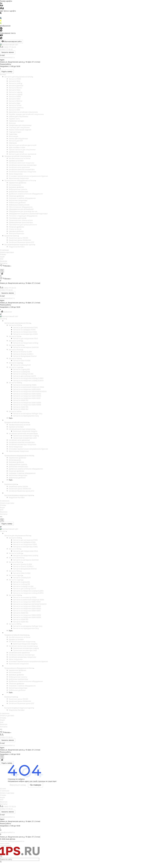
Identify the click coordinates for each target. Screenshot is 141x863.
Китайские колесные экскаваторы (22, 169)
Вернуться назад (18, 785)
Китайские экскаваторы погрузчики (22, 172)
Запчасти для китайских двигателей (22, 145)
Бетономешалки (15, 185)
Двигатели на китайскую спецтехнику (23, 112)
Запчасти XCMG (15, 79)
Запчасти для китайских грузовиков (22, 154)
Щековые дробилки (16, 231)
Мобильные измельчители (19, 205)
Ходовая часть (14, 119)
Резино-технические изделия (20, 130)
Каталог (3, 74)
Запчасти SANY (14, 99)
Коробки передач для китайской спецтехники (26, 114)
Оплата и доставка (7, 252)
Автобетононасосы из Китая (19, 158)
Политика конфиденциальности (12, 841)
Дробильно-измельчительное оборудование (26, 194)
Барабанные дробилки (17, 183)
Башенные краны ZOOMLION (20, 240)
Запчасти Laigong (15, 92)
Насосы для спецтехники (18, 138)
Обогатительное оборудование (20, 207)
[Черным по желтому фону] (0, 21)
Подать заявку (6, 71)
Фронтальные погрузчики (19, 178)
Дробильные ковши (16, 152)
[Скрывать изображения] (1, 31)
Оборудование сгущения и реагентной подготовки (28, 214)
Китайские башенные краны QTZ (21, 242)
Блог (1, 259)
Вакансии (3, 261)
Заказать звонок (7, 52)
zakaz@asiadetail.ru (7, 57)
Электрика (13, 143)
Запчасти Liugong (15, 94)
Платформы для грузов (17, 218)
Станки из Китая (15, 229)
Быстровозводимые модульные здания (19, 244)
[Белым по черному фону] (0, 16)
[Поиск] (2, 271)
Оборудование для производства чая (23, 211)
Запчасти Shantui (15, 88)
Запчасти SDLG (14, 81)
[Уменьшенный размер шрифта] (1, 3)
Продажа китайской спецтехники (17, 156)
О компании (4, 250)
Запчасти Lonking (15, 83)
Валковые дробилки (16, 187)
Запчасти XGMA (15, 97)
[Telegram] (1, 268)
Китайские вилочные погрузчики (21, 163)
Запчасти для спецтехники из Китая (18, 77)
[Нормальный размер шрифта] (1, 6)
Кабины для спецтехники (18, 116)
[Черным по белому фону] (0, 13)
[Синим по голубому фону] (0, 18)
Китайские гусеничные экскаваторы (22, 165)
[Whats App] (5, 268)
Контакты (3, 263)
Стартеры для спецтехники (19, 127)
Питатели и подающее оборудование (23, 216)
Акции (2, 257)
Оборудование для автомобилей (21, 209)
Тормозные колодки (16, 121)
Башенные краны (11, 236)
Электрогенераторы (16, 233)
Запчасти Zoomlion (16, 85)
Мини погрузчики (15, 174)
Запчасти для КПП (16, 141)
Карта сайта (4, 843)
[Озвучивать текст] (1, 36)
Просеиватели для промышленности (23, 225)
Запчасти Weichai (15, 101)
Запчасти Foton (14, 90)
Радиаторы (13, 134)
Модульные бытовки (16, 247)
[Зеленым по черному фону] (0, 24)
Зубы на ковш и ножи (17, 147)
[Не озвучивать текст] (1, 38)
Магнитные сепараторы (18, 200)
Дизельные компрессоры (18, 191)
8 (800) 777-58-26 (9, 47)
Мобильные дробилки (17, 203)
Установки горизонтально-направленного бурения (28, 176)
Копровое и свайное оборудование (22, 198)
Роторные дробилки (16, 227)
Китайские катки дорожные (19, 167)
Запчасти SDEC (14, 110)
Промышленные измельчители (21, 220)
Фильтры (12, 123)
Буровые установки (16, 161)
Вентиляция (13, 136)
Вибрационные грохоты (18, 189)
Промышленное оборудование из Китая (19, 180)
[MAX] (9, 268)
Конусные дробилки (16, 196)
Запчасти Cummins (16, 108)
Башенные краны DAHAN (18, 238)
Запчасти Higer (14, 103)
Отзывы (3, 254)
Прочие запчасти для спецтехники (22, 150)
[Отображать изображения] (1, 28)
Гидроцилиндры (15, 132)
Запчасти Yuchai (15, 105)
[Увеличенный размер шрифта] (2, 9)
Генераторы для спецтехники (20, 125)
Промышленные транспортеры (21, 222)
